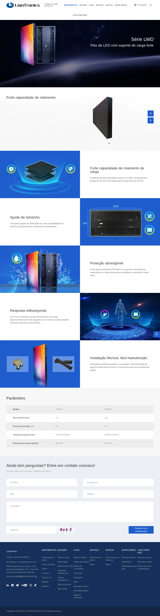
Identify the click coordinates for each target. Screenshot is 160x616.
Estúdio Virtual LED (65, 566)
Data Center (62, 589)
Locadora (45, 573)
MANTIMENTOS (70, 5)
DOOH (44, 569)
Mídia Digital (63, 562)
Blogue (108, 564)
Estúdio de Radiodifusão (63, 571)
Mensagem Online (145, 562)
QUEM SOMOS (121, 5)
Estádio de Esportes (82, 562)
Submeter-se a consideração (141, 529)
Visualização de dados (48, 558)
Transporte (78, 573)
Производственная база (129, 567)
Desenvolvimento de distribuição (144, 567)
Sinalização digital (81, 591)
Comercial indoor (48, 564)
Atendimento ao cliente (96, 558)
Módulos (45, 582)
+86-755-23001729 (21, 557)
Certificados (126, 562)
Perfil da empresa (129, 557)
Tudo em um (47, 577)
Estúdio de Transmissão (79, 567)
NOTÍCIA (109, 5)
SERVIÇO (100, 5)
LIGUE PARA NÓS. (80, 15)
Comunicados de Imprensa (112, 558)
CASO (91, 5)
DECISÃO (83, 5)
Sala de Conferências (63, 578)
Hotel (76, 582)
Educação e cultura (81, 586)
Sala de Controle (64, 584)
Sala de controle (80, 557)
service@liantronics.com (27, 562)
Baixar (92, 564)
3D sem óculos (64, 557)
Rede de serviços (144, 557)
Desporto (45, 586)
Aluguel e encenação (78, 596)
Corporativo (78, 577)
